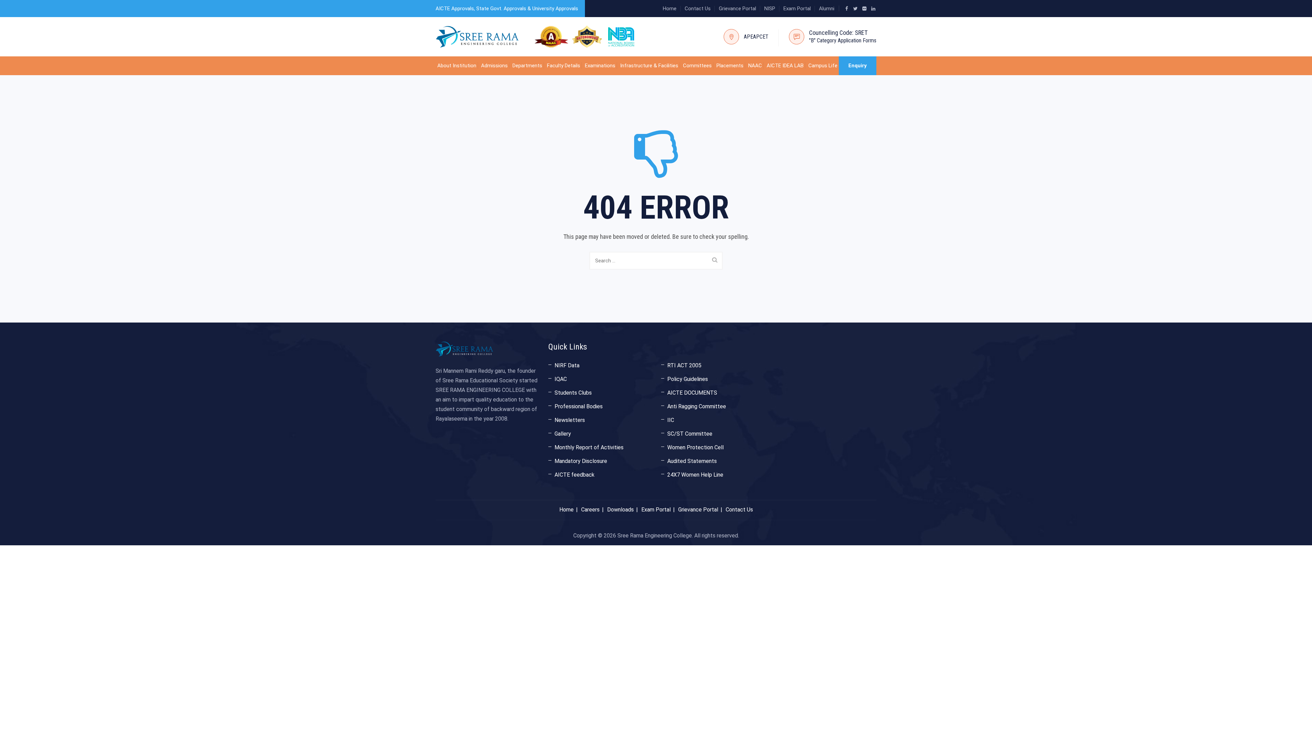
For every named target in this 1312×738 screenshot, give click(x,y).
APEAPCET (756, 36)
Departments (527, 66)
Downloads (620, 509)
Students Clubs (573, 393)
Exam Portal (797, 8)
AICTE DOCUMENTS (692, 393)
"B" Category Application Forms (842, 40)
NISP (769, 8)
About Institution (456, 66)
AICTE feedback (574, 475)
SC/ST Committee (689, 433)
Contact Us (698, 8)
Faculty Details (563, 66)
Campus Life (822, 66)
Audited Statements (692, 461)
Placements (729, 66)
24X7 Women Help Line (695, 475)
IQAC (561, 379)
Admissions (494, 66)
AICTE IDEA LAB (785, 66)
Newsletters (570, 420)
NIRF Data (567, 365)
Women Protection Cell (695, 447)
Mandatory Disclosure (581, 461)
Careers (590, 509)
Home (669, 8)
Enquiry (857, 66)
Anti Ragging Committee (696, 406)
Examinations (600, 66)
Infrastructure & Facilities (649, 66)
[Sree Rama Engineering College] (477, 36)
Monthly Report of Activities (589, 447)
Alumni (826, 8)
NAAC (755, 66)
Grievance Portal (737, 8)
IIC (670, 420)
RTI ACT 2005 (684, 365)
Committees (697, 66)
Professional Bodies (579, 406)
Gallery (563, 433)
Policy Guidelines (687, 379)
